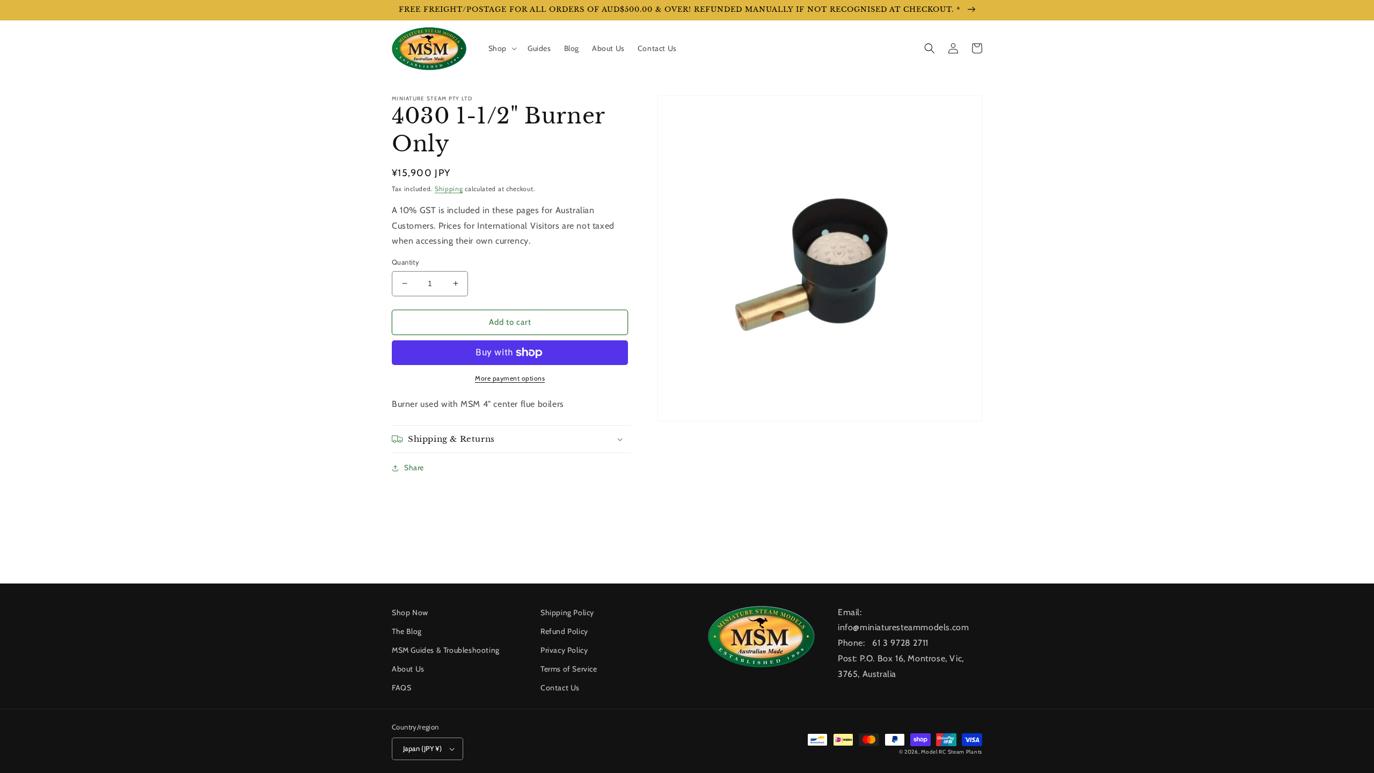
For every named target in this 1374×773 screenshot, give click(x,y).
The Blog (407, 631)
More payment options (510, 378)
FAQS (401, 687)
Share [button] (414, 467)
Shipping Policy (567, 612)
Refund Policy (564, 631)
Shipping (449, 189)
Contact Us (560, 687)
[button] (501, 48)
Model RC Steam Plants (951, 751)
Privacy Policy (564, 650)
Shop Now (410, 612)
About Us (408, 669)
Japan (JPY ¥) (422, 748)
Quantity (405, 262)
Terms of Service (568, 669)
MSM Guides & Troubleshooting (446, 650)
